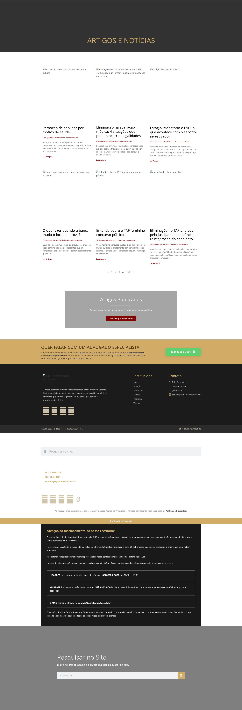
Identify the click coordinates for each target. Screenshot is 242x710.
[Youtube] (71, 411)
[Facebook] (46, 411)
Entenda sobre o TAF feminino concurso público (120, 232)
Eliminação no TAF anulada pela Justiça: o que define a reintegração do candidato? (172, 234)
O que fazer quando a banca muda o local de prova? (66, 232)
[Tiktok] (78, 499)
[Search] (181, 675)
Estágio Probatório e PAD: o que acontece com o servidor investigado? (173, 131)
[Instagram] (54, 411)
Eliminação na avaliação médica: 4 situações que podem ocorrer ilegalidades (118, 131)
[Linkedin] (62, 411)
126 (128, 271)
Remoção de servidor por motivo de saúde (63, 129)
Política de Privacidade (176, 511)
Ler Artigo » (47, 156)
